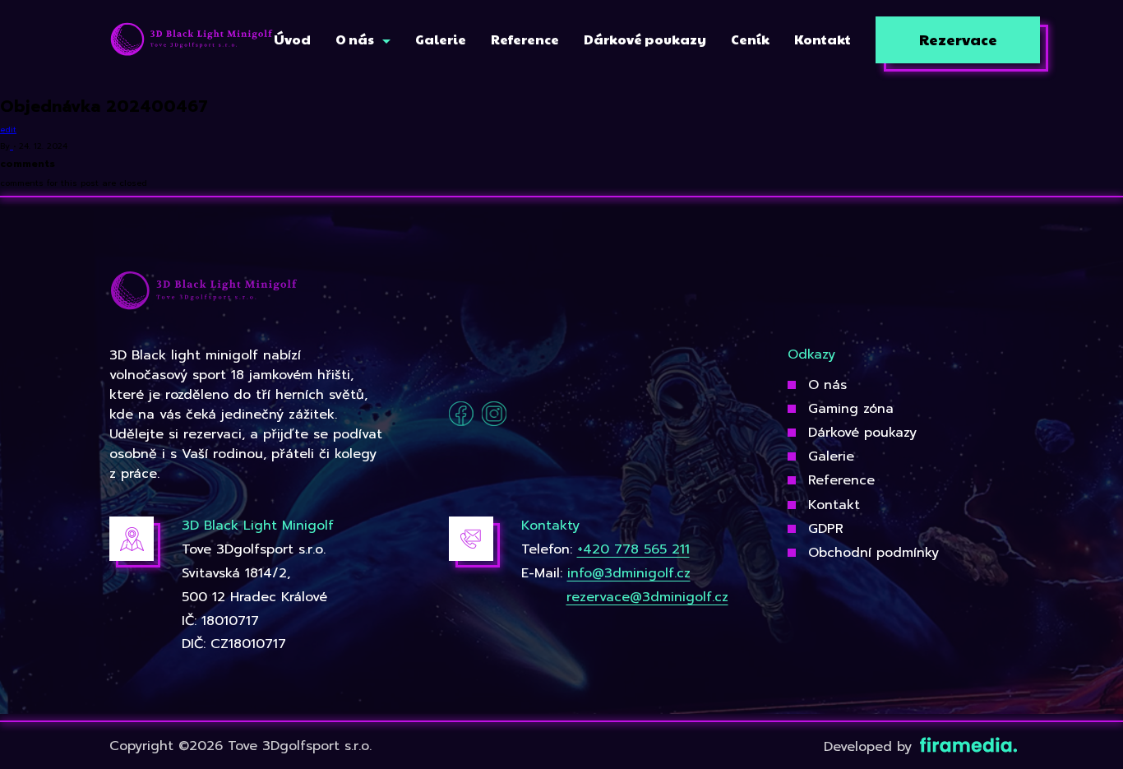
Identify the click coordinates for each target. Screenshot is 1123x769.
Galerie (831, 456)
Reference (841, 480)
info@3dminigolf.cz (629, 573)
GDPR (825, 529)
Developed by (870, 747)
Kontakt (834, 505)
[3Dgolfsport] (191, 40)
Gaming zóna (851, 409)
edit (8, 129)
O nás (827, 385)
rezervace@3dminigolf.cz (647, 597)
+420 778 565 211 (633, 549)
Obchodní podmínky (873, 553)
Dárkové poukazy (862, 433)
